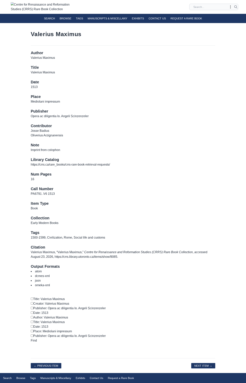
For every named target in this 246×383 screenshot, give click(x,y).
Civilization (54, 237)
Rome (68, 237)
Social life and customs (89, 237)
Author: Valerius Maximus (50, 317)
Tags (79, 18)
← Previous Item (46, 365)
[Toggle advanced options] (230, 7)
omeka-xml (42, 285)
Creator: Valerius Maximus (51, 303)
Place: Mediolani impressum (52, 331)
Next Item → (203, 365)
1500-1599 (38, 237)
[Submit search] (235, 6)
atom (38, 271)
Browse (65, 18)
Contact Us (157, 18)
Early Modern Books (44, 223)
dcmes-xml (42, 276)
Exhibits (138, 18)
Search (49, 18)
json (38, 280)
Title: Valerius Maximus (49, 299)
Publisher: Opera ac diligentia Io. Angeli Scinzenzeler (69, 308)
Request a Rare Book (186, 18)
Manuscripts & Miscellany (107, 18)
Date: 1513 (40, 312)
